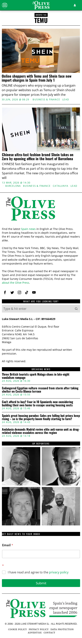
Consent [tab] (14, 244)
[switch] (72, 320)
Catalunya (60, 186)
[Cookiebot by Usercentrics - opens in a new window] (61, 234)
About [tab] (67, 244)
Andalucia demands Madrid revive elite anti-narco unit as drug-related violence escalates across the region (41, 431)
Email (7, 545)
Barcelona (13, 186)
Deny (41, 398)
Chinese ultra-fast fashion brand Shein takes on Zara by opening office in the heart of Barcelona (37, 157)
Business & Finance (46, 99)
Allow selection (41, 381)
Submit (41, 583)
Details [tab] (41, 244)
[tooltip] (21, 466)
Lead (65, 99)
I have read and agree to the (38, 572)
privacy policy (58, 572)
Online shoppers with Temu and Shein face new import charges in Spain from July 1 (36, 78)
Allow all (41, 363)
